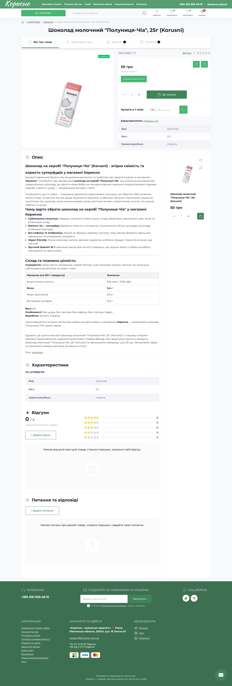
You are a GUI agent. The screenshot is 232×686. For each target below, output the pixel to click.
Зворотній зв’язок (30, 646)
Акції (88, 4)
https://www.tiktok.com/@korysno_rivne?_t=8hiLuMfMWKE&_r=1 (186, 598)
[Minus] (124, 94)
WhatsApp (144, 638)
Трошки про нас (73, 4)
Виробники (27, 654)
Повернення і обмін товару (35, 628)
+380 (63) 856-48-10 (35, 596)
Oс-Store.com (128, 676)
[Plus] (139, 94)
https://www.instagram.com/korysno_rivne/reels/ (194, 598)
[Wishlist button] (196, 64)
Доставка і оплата (51, 4)
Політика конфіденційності (114, 606)
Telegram (143, 628)
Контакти (141, 4)
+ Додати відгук (40, 435)
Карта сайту (27, 650)
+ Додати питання (42, 510)
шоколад (37, 352)
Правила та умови (30, 643)
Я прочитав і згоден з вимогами (118, 606)
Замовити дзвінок (217, 4)
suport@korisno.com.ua (84, 638)
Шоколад (48, 22)
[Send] (183, 110)
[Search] (144, 13)
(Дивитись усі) (150, 121)
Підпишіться (139, 599)
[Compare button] (204, 64)
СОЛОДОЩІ (33, 22)
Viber (141, 633)
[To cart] (200, 216)
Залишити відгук (102, 4)
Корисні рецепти (124, 4)
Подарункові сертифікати (34, 658)
